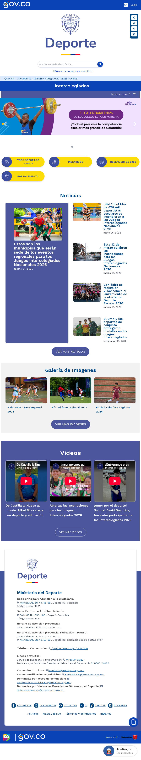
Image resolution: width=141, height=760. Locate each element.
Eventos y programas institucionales (55, 78)
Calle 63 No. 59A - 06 (32, 615)
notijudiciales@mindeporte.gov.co (84, 674)
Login (134, 4)
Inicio (10, 78)
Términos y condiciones (80, 713)
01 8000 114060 (99, 663)
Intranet (105, 713)
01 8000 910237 (75, 659)
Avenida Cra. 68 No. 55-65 (34, 602)
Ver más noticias (70, 351)
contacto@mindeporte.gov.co (66, 670)
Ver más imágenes (70, 424)
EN (125, 5)
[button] (124, 94)
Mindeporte (24, 78)
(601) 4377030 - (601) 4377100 (69, 648)
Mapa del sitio (52, 713)
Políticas (33, 713)
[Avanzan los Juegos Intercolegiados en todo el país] (70, 116)
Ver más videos (70, 532)
